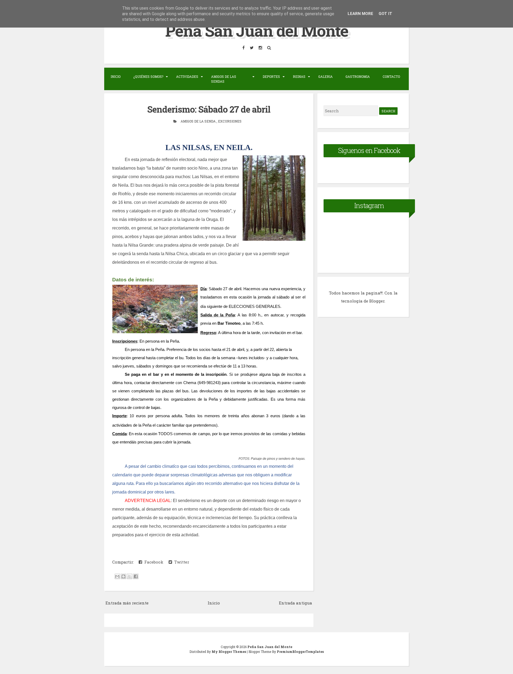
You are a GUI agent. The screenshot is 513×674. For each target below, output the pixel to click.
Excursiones (230, 121)
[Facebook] (244, 47)
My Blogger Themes (229, 651)
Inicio (116, 76)
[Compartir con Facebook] (135, 576)
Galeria (325, 76)
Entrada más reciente (127, 603)
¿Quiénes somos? (148, 76)
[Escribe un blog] (123, 576)
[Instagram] (260, 47)
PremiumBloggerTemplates (300, 651)
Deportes (271, 76)
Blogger (376, 301)
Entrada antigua (295, 603)
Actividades (187, 76)
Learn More (360, 13)
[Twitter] (252, 47)
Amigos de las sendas (223, 78)
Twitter (180, 562)
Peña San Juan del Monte (256, 30)
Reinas (299, 76)
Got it (385, 13)
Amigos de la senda (198, 121)
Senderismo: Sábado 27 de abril (208, 109)
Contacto (391, 76)
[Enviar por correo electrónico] (117, 576)
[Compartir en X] (129, 576)
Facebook (152, 562)
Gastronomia (357, 76)
